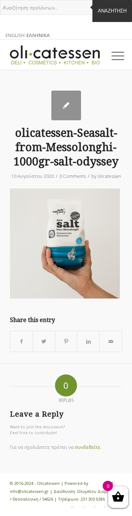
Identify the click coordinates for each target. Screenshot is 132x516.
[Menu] (112, 55)
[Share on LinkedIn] (88, 341)
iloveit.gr (98, 483)
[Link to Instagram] (83, 506)
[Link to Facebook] (94, 506)
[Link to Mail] (72, 506)
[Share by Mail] (111, 341)
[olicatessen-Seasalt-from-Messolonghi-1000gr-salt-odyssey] (66, 105)
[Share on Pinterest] (66, 341)
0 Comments (72, 176)
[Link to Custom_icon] (105, 506)
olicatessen (109, 176)
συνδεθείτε (87, 447)
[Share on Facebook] (21, 341)
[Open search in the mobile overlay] (66, 11)
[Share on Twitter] (44, 341)
